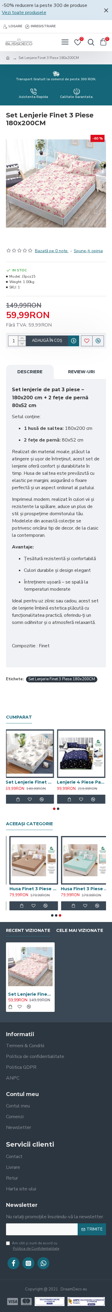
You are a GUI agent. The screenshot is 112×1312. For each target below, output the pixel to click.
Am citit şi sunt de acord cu (35, 1246)
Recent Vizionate (28, 930)
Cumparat (19, 717)
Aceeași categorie (29, 823)
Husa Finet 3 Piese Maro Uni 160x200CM (30, 888)
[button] (54, 809)
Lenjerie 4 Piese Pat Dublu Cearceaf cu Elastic (82, 782)
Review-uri (81, 371)
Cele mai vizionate (79, 930)
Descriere (29, 371)
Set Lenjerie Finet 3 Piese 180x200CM (61, 679)
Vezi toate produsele (24, 12)
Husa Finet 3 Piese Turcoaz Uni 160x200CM (82, 888)
